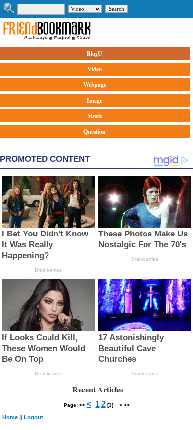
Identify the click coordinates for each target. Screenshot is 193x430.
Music (94, 116)
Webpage (94, 84)
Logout (33, 417)
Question (94, 131)
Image (94, 100)
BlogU (94, 53)
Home (10, 417)
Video (94, 69)
